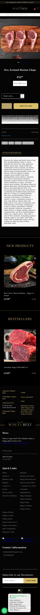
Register (5, 482)
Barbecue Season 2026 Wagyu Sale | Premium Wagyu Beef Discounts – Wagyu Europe (28, 410)
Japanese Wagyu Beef (8, 392)
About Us (5, 476)
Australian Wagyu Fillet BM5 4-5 (16, 367)
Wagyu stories (7, 519)
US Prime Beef (7, 405)
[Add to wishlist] (7, 106)
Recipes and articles (27, 476)
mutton (18, 143)
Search (4, 489)
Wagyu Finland (7, 512)
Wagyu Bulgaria (26, 496)
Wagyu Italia (24, 502)
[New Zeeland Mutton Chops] (20, 58)
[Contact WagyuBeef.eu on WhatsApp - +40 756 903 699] (4, 610)
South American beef (9, 407)
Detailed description (11, 152)
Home (4, 473)
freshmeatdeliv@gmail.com (12, 552)
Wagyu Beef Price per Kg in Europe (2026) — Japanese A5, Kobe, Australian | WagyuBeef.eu (28, 485)
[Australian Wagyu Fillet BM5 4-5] (20, 345)
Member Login (7, 479)
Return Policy (29, 152)
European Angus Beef (8, 412)
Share (18, 62)
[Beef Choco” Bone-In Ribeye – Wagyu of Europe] (20, 271)
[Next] (37, 276)
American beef (8, 403)
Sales (23, 401)
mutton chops (28, 143)
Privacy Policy (7, 492)
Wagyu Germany (26, 506)
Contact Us (6, 486)
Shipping (26, 155)
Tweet (25, 62)
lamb (11, 143)
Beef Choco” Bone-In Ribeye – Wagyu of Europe (19, 294)
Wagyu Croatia (7, 515)
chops (5, 143)
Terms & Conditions (9, 496)
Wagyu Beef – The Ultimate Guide (14, 443)
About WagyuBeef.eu (11, 155)
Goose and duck (27, 397)
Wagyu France (25, 509)
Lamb (7, 14)
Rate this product (6, 135)
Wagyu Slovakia (26, 499)
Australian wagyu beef (9, 398)
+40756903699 (8, 555)
